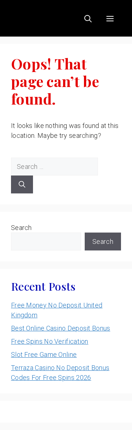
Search (21, 227)
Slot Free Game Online (44, 354)
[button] (88, 18)
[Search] (22, 184)
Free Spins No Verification (49, 341)
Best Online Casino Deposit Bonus (60, 328)
